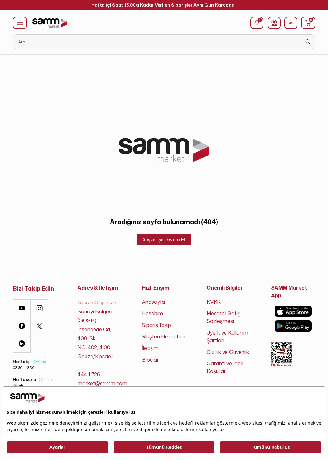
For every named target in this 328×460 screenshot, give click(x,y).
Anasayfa (153, 301)
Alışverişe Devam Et (164, 239)
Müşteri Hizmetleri (163, 336)
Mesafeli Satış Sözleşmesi (223, 317)
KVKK (214, 301)
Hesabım (152, 313)
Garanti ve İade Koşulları (225, 367)
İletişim (150, 348)
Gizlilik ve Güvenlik (228, 351)
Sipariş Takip (156, 324)
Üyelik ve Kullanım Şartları (227, 336)
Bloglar (150, 359)
